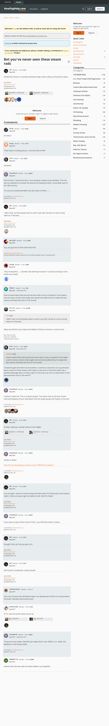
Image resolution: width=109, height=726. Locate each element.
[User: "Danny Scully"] (6, 608)
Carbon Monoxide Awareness (89, 87)
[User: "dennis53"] (6, 231)
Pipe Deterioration (89, 116)
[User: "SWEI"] (16, 99)
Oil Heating (89, 112)
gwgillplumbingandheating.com (13, 253)
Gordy (11, 128)
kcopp (11, 143)
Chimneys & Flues (89, 91)
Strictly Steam (89, 133)
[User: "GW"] (6, 71)
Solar (89, 128)
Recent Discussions (80, 45)
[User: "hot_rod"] (6, 309)
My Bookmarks (89, 51)
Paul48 (11, 264)
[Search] (83, 9)
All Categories (78, 42)
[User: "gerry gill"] (6, 241)
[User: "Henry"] (19, 99)
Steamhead (13, 173)
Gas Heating (89, 99)
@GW (6, 614)
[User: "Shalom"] (6, 289)
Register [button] (43, 118)
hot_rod (12, 308)
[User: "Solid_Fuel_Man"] (13, 411)
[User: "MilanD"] (16, 411)
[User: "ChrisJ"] (9, 411)
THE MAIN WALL (89, 74)
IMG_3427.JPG (38, 618)
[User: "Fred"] (6, 159)
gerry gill (12, 240)
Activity (75, 48)
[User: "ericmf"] (6, 279)
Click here (8, 43)
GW (10, 70)
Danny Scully (13, 607)
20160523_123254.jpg (40, 431)
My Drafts (89, 57)
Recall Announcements (89, 158)
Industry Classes (89, 149)
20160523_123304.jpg (16, 431)
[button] (68, 61)
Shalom (11, 288)
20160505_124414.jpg (16, 92)
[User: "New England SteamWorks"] (13, 99)
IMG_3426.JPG (13, 618)
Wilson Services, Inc (9, 84)
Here (14, 29)
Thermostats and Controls (89, 137)
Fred (10, 158)
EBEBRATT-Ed (13, 659)
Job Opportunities (89, 153)
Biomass (89, 83)
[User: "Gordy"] (6, 130)
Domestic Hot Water (89, 95)
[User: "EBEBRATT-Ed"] (6, 660)
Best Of (76, 60)
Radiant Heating (89, 124)
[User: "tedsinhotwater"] (6, 590)
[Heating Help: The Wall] (15, 9)
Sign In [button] (30, 118)
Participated (77, 63)
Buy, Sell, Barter (89, 145)
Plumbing (89, 120)
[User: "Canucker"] (6, 411)
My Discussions (78, 54)
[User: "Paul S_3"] (6, 99)
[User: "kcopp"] (9, 99)
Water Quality (89, 141)
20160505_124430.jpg (40, 92)
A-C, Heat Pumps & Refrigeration (89, 79)
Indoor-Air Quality (89, 108)
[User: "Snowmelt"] (6, 380)
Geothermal (89, 104)
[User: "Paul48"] (6, 266)
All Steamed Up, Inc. (17, 196)
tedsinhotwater (14, 589)
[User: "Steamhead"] (6, 174)
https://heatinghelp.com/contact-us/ (34, 36)
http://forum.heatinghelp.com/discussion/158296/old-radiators (29, 465)
